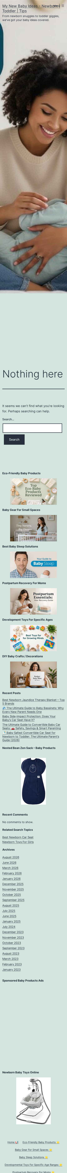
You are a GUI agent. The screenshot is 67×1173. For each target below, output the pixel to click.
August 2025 (10, 905)
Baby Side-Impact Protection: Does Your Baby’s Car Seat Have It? (29, 718)
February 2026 (12, 873)
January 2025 (11, 921)
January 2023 (11, 969)
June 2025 (9, 916)
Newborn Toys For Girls (18, 842)
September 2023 (13, 948)
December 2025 (13, 884)
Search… (8, 419)
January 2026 (11, 878)
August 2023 (10, 953)
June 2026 (9, 862)
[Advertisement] (33, 328)
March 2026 (10, 868)
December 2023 (13, 932)
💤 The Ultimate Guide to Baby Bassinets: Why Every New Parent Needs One (33, 709)
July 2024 (8, 926)
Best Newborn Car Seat (18, 837)
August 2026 (10, 857)
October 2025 (11, 894)
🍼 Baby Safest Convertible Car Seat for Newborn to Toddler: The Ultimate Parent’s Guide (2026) (30, 736)
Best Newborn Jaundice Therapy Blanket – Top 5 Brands (33, 701)
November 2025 (13, 889)
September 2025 (13, 900)
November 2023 (13, 937)
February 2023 (12, 964)
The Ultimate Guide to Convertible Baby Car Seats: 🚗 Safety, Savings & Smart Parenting (31, 726)
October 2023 (11, 942)
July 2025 (8, 910)
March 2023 (10, 958)
